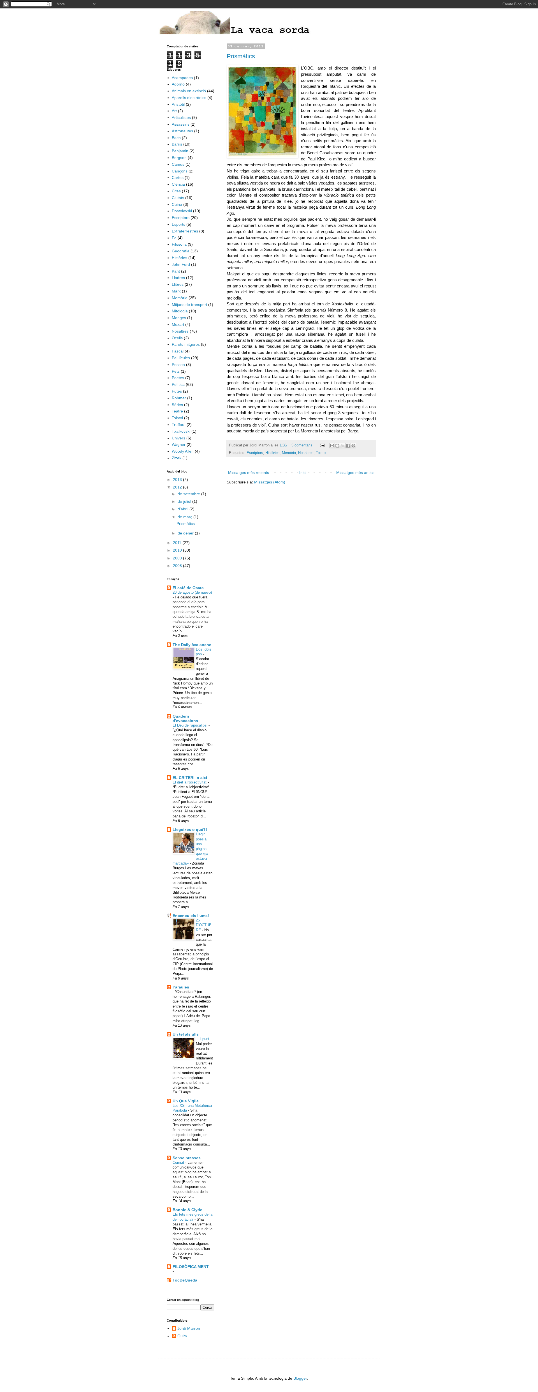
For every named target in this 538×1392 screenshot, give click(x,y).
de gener (186, 533)
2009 (178, 558)
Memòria (289, 453)
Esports (178, 224)
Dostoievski (182, 211)
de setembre (189, 494)
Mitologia (180, 311)
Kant (176, 271)
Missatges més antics (355, 472)
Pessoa (178, 364)
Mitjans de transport (189, 304)
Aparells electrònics (189, 97)
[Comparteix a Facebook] (348, 445)
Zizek (176, 458)
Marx (176, 291)
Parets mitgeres (186, 344)
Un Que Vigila (186, 1101)
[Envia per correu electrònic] (332, 445)
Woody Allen (183, 451)
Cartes (178, 177)
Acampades (182, 77)
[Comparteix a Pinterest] (353, 445)
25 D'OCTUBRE (204, 925)
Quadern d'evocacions (185, 718)
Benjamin (180, 151)
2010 (178, 550)
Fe (174, 238)
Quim (182, 1336)
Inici (302, 472)
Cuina (177, 204)
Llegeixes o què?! (190, 829)
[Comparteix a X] (342, 445)
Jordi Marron (188, 1328)
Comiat (179, 1162)
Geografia (180, 251)
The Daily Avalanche (192, 644)
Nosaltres (306, 453)
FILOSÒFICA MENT (191, 1266)
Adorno (178, 84)
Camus (178, 164)
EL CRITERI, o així (190, 777)
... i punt (203, 1039)
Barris (177, 144)
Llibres (178, 284)
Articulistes (181, 117)
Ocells (177, 338)
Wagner (178, 444)
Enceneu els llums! (191, 915)
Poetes (178, 377)
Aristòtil (178, 104)
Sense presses (187, 1158)
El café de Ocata (188, 588)
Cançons (179, 171)
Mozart (178, 324)
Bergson (179, 157)
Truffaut (178, 424)
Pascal (178, 351)
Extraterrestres (185, 231)
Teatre (177, 411)
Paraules (181, 987)
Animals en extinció (189, 91)
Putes (177, 391)
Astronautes (182, 131)
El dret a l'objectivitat (190, 782)
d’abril (183, 509)
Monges (179, 317)
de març (185, 517)
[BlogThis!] (337, 445)
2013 (178, 479)
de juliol (185, 501)
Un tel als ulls (186, 1034)
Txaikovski (181, 431)
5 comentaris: (303, 445)
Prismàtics (241, 56)
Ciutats (178, 197)
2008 (178, 565)
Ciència (178, 184)
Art (174, 111)
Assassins (180, 124)
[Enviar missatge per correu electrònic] (322, 445)
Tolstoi (321, 453)
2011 (177, 542)
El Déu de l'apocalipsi (190, 725)
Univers (178, 438)
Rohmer (179, 398)
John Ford (181, 264)
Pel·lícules (181, 358)
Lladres (178, 277)
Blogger (300, 1378)
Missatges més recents (248, 472)
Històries (272, 453)
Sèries (177, 404)
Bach (176, 137)
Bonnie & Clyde (187, 1209)
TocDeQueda (185, 1280)
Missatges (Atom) (269, 482)
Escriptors (255, 453)
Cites (176, 191)
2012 (178, 487)
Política (178, 384)
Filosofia (179, 244)
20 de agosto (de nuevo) (192, 592)
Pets (176, 371)
